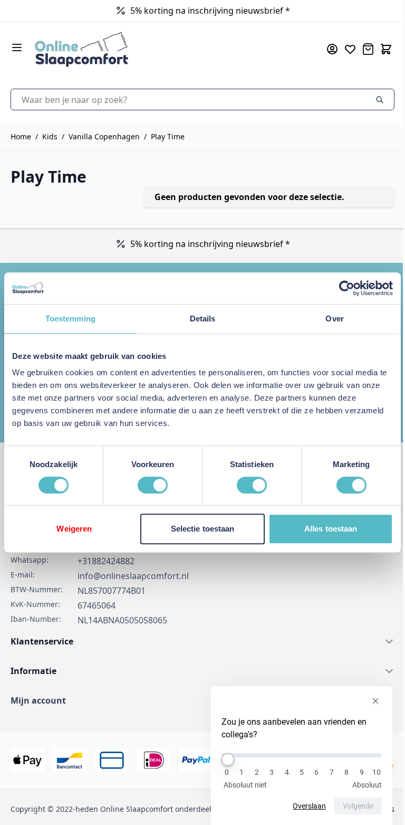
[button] (202, 700)
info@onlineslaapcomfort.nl (133, 576)
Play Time (168, 136)
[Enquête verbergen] (375, 701)
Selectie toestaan (203, 528)
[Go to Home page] (164, 49)
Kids (49, 136)
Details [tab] (203, 318)
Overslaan (309, 806)
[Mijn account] (332, 49)
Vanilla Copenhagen (104, 136)
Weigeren (74, 528)
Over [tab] (334, 318)
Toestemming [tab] (70, 318)
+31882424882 (106, 561)
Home (21, 136)
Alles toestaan (330, 528)
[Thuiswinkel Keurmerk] (159, 10)
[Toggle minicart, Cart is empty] (386, 49)
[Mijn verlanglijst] (350, 49)
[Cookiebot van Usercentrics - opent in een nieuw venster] (347, 288)
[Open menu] (17, 47)
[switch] (153, 485)
